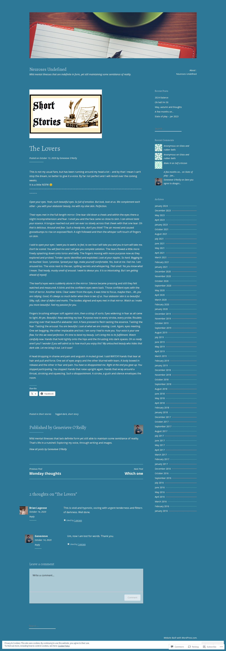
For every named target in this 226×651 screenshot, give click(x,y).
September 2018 (163, 384)
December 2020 (163, 271)
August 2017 (161, 431)
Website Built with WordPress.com (180, 637)
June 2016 (160, 487)
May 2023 (160, 215)
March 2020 (161, 299)
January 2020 (161, 309)
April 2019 (160, 351)
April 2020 (160, 294)
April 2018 (160, 403)
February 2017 (162, 459)
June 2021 (160, 243)
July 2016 (159, 482)
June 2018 (160, 393)
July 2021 (159, 238)
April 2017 (160, 449)
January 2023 (161, 224)
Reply (31, 516)
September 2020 (163, 285)
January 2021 (161, 266)
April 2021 (160, 252)
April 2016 (160, 496)
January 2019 (161, 365)
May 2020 (160, 290)
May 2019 (160, 346)
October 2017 (162, 421)
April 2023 (160, 219)
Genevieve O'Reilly (68, 158)
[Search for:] (168, 128)
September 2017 (163, 426)
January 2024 (161, 205)
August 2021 (161, 233)
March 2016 (161, 501)
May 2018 (160, 398)
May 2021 (160, 248)
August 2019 (161, 332)
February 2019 (162, 360)
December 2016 (163, 468)
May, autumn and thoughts (168, 107)
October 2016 (162, 473)
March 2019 (161, 356)
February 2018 (162, 407)
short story (73, 414)
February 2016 (162, 506)
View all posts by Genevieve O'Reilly (48, 449)
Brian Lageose (38, 508)
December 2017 (163, 417)
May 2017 (160, 445)
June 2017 (160, 440)
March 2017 (161, 454)
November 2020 (163, 276)
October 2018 (162, 379)
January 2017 (161, 464)
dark (64, 414)
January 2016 (161, 510)
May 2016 (160, 492)
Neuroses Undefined (47, 69)
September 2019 (163, 327)
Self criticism (181, 163)
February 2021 (162, 262)
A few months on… (164, 111)
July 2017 (159, 435)
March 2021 (161, 257)
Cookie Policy (64, 646)
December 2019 (163, 313)
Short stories (45, 414)
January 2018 (161, 412)
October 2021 (162, 229)
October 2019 (162, 323)
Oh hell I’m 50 (161, 102)
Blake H (167, 163)
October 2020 (162, 281)
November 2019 (163, 318)
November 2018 (163, 374)
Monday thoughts (45, 472)
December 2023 (163, 210)
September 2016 (163, 478)
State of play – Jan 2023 (166, 116)
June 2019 (160, 342)
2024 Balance (161, 97)
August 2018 (161, 388)
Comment (132, 597)
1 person (78, 520)
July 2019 (159, 337)
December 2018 (163, 370)
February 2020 (162, 304)
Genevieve (41, 536)
